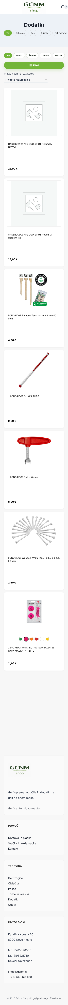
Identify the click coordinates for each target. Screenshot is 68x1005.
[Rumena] (47, 639)
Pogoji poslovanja (39, 998)
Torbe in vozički (18, 894)
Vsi (7, 33)
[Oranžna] (31, 639)
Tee (33, 33)
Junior (45, 55)
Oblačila (13, 883)
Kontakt (13, 848)
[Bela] (42, 639)
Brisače (45, 33)
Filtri (36, 65)
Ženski (32, 55)
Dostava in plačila (19, 838)
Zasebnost (55, 998)
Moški (19, 55)
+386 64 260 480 (20, 977)
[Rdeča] (36, 639)
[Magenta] (26, 639)
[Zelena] (21, 639)
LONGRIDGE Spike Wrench (24, 477)
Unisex (58, 55)
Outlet (12, 904)
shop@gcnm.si (17, 971)
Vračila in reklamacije (22, 843)
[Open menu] (3, 6)
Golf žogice (15, 878)
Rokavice (20, 33)
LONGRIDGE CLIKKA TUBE (24, 396)
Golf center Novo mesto (24, 808)
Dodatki (13, 899)
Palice (12, 889)
